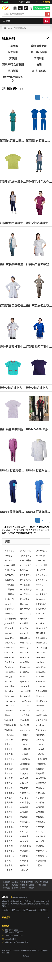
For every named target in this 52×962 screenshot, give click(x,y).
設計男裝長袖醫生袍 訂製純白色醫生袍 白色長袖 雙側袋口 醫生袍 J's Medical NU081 (13, 346)
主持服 (39, 865)
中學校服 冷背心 (10, 807)
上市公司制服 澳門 (10, 744)
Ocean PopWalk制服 (10, 647)
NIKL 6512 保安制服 (26, 638)
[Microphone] (20, 8)
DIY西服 (39, 589)
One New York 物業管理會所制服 (42, 657)
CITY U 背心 (25, 565)
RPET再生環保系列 (13, 79)
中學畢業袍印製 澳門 (42, 827)
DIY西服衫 (25, 594)
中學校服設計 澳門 (42, 822)
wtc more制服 (26, 730)
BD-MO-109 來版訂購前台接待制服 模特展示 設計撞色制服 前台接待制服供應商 (39, 429)
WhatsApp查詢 (43, 8)
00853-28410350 (16, 932)
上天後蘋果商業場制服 (26, 739)
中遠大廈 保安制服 (10, 865)
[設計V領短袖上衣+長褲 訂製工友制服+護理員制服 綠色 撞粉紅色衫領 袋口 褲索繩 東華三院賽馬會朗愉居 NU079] (13, 367)
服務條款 (6, 882)
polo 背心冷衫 (42, 667)
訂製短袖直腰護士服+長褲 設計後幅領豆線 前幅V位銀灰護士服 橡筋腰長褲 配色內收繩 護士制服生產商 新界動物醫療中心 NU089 (13, 223)
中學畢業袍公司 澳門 (26, 827)
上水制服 (8, 749)
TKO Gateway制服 (26, 706)
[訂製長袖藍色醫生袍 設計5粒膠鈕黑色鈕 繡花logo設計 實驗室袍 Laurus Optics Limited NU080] (39, 326)
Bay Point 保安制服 (10, 560)
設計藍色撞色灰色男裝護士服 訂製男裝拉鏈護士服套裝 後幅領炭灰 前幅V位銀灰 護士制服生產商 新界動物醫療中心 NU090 (39, 181)
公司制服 (39, 58)
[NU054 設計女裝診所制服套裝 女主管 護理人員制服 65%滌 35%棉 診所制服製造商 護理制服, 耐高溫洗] (13, 491)
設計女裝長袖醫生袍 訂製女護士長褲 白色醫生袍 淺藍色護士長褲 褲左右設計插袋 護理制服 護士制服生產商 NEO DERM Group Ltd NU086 (13, 264)
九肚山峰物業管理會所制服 (26, 870)
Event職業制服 (26, 599)
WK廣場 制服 (10, 730)
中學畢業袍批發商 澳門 (26, 831)
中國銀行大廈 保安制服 (26, 793)
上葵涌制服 (25, 764)
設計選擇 (6, 885)
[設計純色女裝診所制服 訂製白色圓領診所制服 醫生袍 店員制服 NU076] (13, 408)
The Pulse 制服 (10, 706)
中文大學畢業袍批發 (26, 841)
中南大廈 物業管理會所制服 (10, 783)
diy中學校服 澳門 (42, 570)
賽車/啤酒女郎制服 (13, 64)
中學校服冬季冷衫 (42, 807)
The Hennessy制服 (10, 701)
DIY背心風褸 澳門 (10, 589)
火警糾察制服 (10, 551)
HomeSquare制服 (42, 614)
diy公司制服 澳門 (10, 580)
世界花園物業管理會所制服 (10, 773)
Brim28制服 (25, 560)
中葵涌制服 (41, 860)
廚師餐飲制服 (39, 46)
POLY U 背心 (26, 677)
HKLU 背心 (9, 609)
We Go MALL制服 (26, 725)
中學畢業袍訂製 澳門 (10, 836)
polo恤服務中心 (26, 672)
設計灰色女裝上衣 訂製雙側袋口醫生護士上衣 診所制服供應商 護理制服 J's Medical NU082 (39, 305)
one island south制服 (10, 657)
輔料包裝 (6, 888)
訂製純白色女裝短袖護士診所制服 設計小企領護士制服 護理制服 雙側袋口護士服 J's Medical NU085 (39, 264)
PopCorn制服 (10, 681)
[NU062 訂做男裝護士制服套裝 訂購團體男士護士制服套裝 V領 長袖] (13, 450)
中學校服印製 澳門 (10, 812)
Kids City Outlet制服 (26, 628)
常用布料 (41, 885)
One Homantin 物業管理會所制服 (42, 652)
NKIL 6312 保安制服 (10, 643)
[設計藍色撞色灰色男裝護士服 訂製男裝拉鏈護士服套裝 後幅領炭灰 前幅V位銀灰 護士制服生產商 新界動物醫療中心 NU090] (39, 161)
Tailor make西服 (10, 696)
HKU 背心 (8, 614)
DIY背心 (39, 585)
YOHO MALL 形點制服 (42, 730)
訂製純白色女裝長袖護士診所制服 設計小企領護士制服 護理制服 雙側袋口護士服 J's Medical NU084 (13, 305)
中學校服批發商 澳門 (26, 817)
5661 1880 (8, 2)
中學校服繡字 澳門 (42, 817)
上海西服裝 (25, 759)
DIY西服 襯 (9, 594)
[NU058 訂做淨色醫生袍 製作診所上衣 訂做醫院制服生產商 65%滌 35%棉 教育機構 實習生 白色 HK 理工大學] (39, 450)
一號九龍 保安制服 (10, 735)
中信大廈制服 (26, 778)
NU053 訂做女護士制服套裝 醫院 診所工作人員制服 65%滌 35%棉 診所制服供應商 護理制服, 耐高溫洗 (39, 511)
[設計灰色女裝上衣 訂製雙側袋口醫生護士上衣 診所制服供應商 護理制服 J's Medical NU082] (39, 285)
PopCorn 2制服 (42, 677)
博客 (36, 882)
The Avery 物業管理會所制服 (42, 696)
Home (7, 28)
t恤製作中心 (41, 715)
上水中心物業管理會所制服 (26, 744)
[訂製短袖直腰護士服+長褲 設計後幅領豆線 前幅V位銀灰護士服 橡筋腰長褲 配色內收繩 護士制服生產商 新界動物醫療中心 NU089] (13, 202)
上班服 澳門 (41, 759)
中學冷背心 (25, 802)
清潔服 (13, 58)
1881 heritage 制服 (26, 551)
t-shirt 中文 (25, 710)
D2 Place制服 (26, 570)
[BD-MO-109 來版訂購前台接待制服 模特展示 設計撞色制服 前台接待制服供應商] (39, 408)
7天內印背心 (25, 555)
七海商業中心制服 (42, 735)
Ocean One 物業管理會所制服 (42, 643)
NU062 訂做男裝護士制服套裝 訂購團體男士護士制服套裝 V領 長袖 (13, 470)
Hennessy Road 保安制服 (26, 604)
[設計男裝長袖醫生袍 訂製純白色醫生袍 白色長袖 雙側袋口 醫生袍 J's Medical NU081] (13, 326)
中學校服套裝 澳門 (26, 812)
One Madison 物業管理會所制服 (26, 657)
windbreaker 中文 (42, 725)
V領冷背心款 (42, 720)
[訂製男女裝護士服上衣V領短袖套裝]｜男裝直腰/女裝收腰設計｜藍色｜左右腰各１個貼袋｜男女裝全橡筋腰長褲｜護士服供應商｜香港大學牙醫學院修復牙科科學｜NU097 (39, 140)
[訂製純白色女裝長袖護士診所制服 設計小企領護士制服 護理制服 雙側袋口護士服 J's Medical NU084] (13, 285)
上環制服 (8, 764)
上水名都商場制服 (42, 749)
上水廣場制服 (26, 754)
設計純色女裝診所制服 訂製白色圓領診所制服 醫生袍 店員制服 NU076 (13, 429)
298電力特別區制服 (10, 555)
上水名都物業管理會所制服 (10, 754)
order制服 (24, 662)
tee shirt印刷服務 (26, 696)
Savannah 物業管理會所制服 (42, 686)
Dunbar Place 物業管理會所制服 (10, 599)
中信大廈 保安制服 (10, 778)
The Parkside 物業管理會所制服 (42, 701)
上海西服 (40, 754)
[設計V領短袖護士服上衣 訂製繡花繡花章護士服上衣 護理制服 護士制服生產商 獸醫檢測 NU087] (39, 202)
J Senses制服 (42, 618)
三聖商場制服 (10, 739)
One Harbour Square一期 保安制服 (10, 652)
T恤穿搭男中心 (26, 715)
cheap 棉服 (9, 565)
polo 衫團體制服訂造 (10, 672)
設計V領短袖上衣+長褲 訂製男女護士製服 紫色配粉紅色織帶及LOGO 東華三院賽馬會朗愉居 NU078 (39, 388)
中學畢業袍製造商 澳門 (42, 831)
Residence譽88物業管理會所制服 (42, 681)
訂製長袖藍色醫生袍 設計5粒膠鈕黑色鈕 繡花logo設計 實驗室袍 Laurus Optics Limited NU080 (39, 346)
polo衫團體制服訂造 (10, 677)
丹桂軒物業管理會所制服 (26, 865)
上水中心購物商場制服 (42, 744)
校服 (39, 64)
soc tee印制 (25, 691)
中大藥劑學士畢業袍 (42, 798)
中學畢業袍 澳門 (10, 827)
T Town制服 (41, 691)
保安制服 (13, 52)
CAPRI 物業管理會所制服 (42, 560)
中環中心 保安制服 (42, 851)
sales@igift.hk (10, 939)
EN (46, 21)
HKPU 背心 (25, 609)
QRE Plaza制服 (26, 681)
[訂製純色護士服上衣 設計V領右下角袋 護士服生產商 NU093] (13, 161)
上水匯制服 (25, 749)
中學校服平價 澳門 (42, 812)
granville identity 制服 (10, 604)
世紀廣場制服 (42, 773)
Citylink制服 (41, 565)
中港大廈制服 (10, 851)
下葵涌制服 (41, 764)
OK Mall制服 (41, 647)
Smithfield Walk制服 (10, 691)
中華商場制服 (26, 860)
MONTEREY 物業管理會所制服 (42, 633)
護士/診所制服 (39, 52)
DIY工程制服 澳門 (26, 585)
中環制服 (24, 856)
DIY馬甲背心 (42, 594)
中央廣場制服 (10, 802)
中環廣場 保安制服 (42, 856)
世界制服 (24, 768)
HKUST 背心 (26, 614)
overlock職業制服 (42, 662)
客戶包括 (15, 885)
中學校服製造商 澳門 (10, 822)
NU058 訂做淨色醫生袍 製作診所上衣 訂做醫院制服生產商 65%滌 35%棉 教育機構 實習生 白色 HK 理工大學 (39, 470)
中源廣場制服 (26, 851)
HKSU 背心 (41, 609)
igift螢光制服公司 (26, 618)
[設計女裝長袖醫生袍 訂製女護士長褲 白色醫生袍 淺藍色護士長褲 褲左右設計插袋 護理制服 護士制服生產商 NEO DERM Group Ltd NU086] (13, 243)
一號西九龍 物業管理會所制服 (26, 735)
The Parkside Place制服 (26, 701)
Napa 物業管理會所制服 (10, 638)
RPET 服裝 (9, 686)
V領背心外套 (10, 725)
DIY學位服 (9, 585)
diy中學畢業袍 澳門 (10, 575)
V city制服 (8, 720)
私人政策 (15, 882)
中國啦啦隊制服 (26, 788)
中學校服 (40, 802)
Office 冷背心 (26, 647)
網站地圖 (26, 956)
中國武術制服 (10, 793)
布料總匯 (43, 882)
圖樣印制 (15, 888)
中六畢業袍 (41, 778)
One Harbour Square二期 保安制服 (26, 652)
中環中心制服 (10, 856)
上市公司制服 (42, 739)
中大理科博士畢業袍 (10, 798)
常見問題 (23, 885)
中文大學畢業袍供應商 (10, 841)
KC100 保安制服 (10, 628)
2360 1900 (25, 2)
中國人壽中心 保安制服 (26, 783)
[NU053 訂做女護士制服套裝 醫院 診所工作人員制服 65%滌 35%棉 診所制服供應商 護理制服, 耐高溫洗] (39, 491)
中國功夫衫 (41, 783)
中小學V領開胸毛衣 (42, 836)
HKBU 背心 (41, 604)
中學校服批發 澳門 (10, 817)
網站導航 (29, 882)
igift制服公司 (10, 618)
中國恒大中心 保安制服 (42, 788)
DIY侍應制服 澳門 (42, 575)
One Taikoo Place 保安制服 (10, 662)
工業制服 (13, 46)
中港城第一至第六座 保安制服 (42, 846)
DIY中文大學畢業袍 (26, 575)
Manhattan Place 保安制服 (10, 633)
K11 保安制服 (42, 623)
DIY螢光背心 (26, 589)
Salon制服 (24, 686)
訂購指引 (32, 885)
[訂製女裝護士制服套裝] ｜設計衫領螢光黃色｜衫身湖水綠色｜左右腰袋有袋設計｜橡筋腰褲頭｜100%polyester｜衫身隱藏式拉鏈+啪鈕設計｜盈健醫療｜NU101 (13, 140)
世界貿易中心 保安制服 (26, 773)
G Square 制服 (42, 599)
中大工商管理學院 (42, 793)
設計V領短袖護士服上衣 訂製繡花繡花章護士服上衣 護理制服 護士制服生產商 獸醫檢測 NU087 (39, 223)
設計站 (23, 888)
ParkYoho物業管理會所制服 (10, 667)
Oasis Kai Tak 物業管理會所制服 (26, 643)
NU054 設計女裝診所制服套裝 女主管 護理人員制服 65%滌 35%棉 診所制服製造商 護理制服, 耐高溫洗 (13, 511)
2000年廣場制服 (42, 551)
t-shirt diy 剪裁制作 (10, 710)
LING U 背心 (42, 628)
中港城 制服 (25, 846)
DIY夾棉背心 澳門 (42, 580)
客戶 (22, 882)
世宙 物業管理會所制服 (10, 768)
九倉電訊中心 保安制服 (10, 870)
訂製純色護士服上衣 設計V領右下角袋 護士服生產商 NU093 (13, 181)
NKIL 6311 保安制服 (42, 638)
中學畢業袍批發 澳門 (10, 831)
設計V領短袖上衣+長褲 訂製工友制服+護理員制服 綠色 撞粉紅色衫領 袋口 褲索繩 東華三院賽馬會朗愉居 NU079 (13, 388)
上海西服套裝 (10, 759)
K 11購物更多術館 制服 (26, 623)
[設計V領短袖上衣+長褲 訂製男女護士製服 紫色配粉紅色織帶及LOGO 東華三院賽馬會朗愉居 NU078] (39, 367)
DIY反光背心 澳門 (26, 580)
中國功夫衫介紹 (10, 788)
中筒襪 (7, 860)
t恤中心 (7, 715)
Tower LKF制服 (42, 706)
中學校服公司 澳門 (26, 807)
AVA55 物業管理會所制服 (42, 555)
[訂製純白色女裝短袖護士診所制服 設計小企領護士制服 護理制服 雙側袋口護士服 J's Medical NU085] (39, 243)
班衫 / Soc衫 (39, 70)
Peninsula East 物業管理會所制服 (26, 667)
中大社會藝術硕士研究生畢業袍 (26, 798)
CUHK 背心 (9, 570)
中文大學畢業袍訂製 (42, 841)
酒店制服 (13, 70)
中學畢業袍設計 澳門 (26, 836)
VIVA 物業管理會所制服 (26, 720)
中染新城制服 (10, 846)
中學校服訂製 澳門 (26, 822)
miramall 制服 (26, 633)
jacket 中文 (9, 623)
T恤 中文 (40, 710)
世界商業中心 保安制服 (42, 768)
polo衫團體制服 (42, 672)
